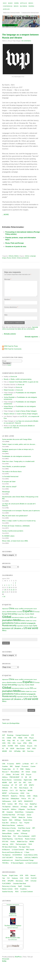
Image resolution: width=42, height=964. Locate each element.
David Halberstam (13, 927)
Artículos (23, 3)
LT (3, 774)
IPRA (25, 743)
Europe (4, 614)
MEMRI (4, 751)
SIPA (26, 875)
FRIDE (20, 738)
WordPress (18, 957)
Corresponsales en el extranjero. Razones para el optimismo (21, 510)
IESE (3, 881)
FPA (14, 738)
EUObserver (6, 849)
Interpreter (10, 812)
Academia (23, 889)
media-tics (20, 825)
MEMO (32, 841)
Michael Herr (13, 915)
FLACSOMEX (6, 883)
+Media (35, 796)
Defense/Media (7, 833)
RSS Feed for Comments (12, 349)
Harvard (32, 875)
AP (12, 785)
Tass (20, 823)
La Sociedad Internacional (10, 476)
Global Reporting (7, 839)
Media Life (22, 817)
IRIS (14, 743)
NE (26, 777)
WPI (33, 828)
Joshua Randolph (9, 397)
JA (14, 769)
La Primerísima (13, 793)
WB (3, 812)
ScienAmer (5, 785)
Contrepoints (29, 812)
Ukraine (14, 258)
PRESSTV (5, 796)
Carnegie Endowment (22, 735)
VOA (29, 782)
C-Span (27, 852)
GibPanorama (6, 801)
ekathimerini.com (7, 860)
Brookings (10, 735)
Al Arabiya (24, 806)
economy (19, 611)
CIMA (29, 796)
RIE (14, 740)
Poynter (26, 823)
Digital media (28, 780)
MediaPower (26, 831)
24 (3, 592)
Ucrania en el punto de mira (15, 246)
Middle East (29, 620)
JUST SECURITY (7, 857)
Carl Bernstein (13, 939)
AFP (20, 785)
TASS (30, 844)
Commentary (18, 780)
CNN (3, 764)
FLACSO (34, 878)
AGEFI (33, 836)
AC (3, 748)
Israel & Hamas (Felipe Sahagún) (26, 411)
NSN (16, 746)
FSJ (14, 836)
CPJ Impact (21, 815)
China (11, 608)
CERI (3, 743)
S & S (11, 790)
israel (34, 617)
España (16, 3)
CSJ (8, 878)
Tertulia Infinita (27, 820)
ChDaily (8, 774)
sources (26, 626)
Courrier (33, 766)
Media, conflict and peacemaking (21, 379)
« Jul (3, 596)
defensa (4, 611)
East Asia (30, 751)
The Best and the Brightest (12, 925)
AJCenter (33, 881)
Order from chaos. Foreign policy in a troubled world (18, 461)
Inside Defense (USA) (30, 855)
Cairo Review (31, 809)
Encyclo (29, 746)
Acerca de (6, 9)
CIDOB (9, 738)
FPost (21, 804)
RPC (24, 782)
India (30, 806)
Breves (16, 6)
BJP (15, 782)
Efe (20, 782)
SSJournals (11, 831)
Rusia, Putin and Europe (14, 243)
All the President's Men (13, 937)
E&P (10, 782)
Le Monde (26, 764)
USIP (28, 748)
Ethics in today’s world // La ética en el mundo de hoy (19, 521)
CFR (32, 735)
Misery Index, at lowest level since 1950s (15, 541)
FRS (9, 743)
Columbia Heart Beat (8, 815)
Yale (3, 878)
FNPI (26, 881)
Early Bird (5, 823)
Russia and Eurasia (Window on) (12, 852)
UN (22, 628)
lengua (4, 258)
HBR (35, 780)
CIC (3, 738)
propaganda (31, 623)
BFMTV (31, 785)
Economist (25, 766)
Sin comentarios (26, 41)
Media (17, 620)
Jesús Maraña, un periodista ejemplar (14, 466)
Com (27, 793)
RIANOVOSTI (28, 801)
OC (34, 798)
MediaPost (33, 804)
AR (22, 772)
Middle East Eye (22, 841)
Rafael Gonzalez (9, 390)
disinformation (11, 611)
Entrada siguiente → (32, 336)
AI (18, 740)
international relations (18, 617)
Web (5, 315)
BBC (11, 766)
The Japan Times (24, 847)
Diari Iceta (5, 798)
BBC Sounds (30, 849)
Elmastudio (5, 959)
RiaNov (28, 769)
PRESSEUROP (14, 777)
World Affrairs (19, 812)
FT (36, 764)
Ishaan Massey (8, 406)
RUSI (34, 748)
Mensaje (7, 279)
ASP (3, 735)
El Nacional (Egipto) (17, 863)
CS (11, 788)
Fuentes (27, 614)
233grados (21, 809)
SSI (35, 746)
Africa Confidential (23, 836)
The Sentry (18, 857)
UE (12, 628)
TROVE (14, 817)
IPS (29, 798)
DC (31, 788)
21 (11, 590)
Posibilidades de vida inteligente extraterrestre (16, 456)
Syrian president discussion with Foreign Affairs (17, 439)
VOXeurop (24, 833)
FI (17, 769)
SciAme (10, 804)
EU (33, 611)
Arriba (4, 961)
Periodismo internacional (13, 904)
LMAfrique (17, 820)
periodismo (8, 623)
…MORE (5, 214)
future (32, 614)
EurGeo (29, 817)
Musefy (6, 379)
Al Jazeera (10, 764)
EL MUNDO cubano (8, 536)
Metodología (6, 491)
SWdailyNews (15, 798)
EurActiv (5, 790)
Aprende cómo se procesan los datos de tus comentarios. (20, 328)
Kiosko (13, 841)
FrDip (8, 740)
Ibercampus (19, 881)
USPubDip (17, 751)
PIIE (3, 740)
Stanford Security (7, 891)
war (29, 628)
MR (16, 804)
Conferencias (7, 6)
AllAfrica (4, 777)
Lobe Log (5, 844)
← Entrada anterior (9, 334)
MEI (24, 751)
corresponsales (28, 608)
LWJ (35, 806)
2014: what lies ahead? (9, 486)
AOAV (22, 793)
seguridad (20, 626)
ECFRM (10, 746)
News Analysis (23, 788)
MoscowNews (15, 772)
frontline (22, 746)
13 (9, 587)
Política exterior (20, 623)
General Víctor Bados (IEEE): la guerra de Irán (23, 382)
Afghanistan (5, 608)
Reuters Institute (30, 839)
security (12, 625)
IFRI (25, 738)
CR (17, 790)
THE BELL (5, 863)
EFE (22, 774)
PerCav (23, 798)
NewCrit (4, 820)
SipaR (20, 886)
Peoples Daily (6, 769)
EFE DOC (5, 841)
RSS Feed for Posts (11, 346)
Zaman (29, 815)
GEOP (12, 748)
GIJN (14, 801)
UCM (21, 875)
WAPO (18, 764)
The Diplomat (6, 806)
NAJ (15, 788)
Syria (35, 626)
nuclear (34, 620)
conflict (21, 608)
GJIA (21, 878)
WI (7, 748)
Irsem (19, 743)
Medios (30, 3)
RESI (18, 831)
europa (34, 772)
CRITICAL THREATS (31, 857)
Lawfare (16, 833)
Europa (37, 611)
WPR (3, 831)
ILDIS (4, 746)
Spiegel (17, 766)
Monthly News (6, 836)
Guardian (5, 766)
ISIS (31, 617)
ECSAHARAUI (17, 855)
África (4, 630)
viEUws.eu (13, 823)
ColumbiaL (27, 886)
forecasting (12, 614)
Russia (9, 258)
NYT (32, 764)
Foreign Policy (20, 614)
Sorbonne (15, 878)
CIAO (27, 878)
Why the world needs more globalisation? (15, 516)
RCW (3, 804)
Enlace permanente (23, 258)
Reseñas (31, 6)
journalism (7, 620)
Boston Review (7, 780)
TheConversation (21, 844)
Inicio (5, 3)
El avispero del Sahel (8, 481)
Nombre (7, 299)
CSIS (22, 740)
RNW (21, 769)
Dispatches (12, 913)
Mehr (10, 820)
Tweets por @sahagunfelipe (10, 723)
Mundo (10, 3)
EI (22, 777)
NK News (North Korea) (9, 847)
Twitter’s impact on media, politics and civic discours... (19, 444)
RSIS (17, 891)
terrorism (6, 628)
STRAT (28, 740)
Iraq (26, 617)
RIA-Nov (22, 796)
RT (16, 785)
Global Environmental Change (24, 860)
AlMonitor (5, 788)
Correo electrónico (11, 307)
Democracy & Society (9, 828)
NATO (20, 801)
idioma (27, 256)
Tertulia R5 (5, 809)
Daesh (35, 608)
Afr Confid (16, 774)
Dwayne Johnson (9, 414)
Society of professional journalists (12, 531)
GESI (11, 844)
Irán (28, 617)
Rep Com (23, 790)
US (25, 628)
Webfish (9, 365)
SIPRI (35, 740)
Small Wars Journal (24, 828)
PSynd (31, 738)
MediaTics (14, 796)
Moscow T (5, 772)
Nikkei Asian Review (8, 825)
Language (33, 256)
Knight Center (13, 875)
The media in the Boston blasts (12, 471)
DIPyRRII (11, 881)
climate (16, 608)
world (35, 628)
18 (5, 590)
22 (13, 590)
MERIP (4, 793)
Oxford (28, 772)
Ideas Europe (20, 748)
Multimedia (23, 6)
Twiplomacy (5, 817)
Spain (31, 626)
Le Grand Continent (18, 849)
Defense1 (16, 806)
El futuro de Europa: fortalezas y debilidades (16, 526)
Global (6, 617)
